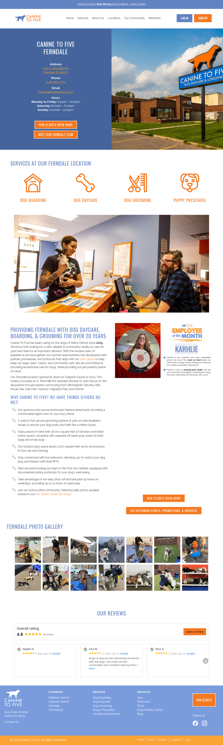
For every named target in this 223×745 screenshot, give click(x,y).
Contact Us (11, 722)
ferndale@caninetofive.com (55, 92)
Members (154, 18)
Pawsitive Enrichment (106, 714)
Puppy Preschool (104, 709)
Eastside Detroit (59, 701)
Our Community (134, 18)
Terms (151, 739)
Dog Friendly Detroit (150, 709)
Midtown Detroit (59, 697)
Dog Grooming (102, 705)
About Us (98, 18)
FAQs (140, 705)
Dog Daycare (101, 701)
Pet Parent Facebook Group (53, 494)
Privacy (163, 739)
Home (70, 18)
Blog (140, 714)
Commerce (56, 709)
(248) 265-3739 (56, 82)
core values (87, 359)
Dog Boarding (102, 697)
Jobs (140, 697)
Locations (114, 18)
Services (83, 18)
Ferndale (54, 705)
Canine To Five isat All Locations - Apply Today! (112, 4)
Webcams (143, 701)
